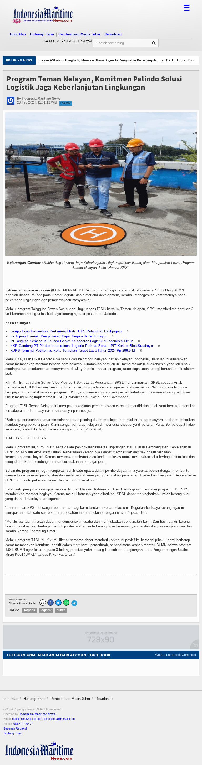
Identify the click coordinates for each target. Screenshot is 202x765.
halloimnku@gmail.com (27, 718)
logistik (29, 610)
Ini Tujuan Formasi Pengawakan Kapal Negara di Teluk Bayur (58, 336)
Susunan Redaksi (15, 728)
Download (113, 34)
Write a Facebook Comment (175, 655)
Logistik (65, 103)
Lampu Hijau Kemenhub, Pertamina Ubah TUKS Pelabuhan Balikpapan (66, 331)
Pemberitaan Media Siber (79, 34)
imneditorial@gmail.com (59, 718)
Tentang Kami (12, 733)
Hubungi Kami (42, 34)
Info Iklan (18, 34)
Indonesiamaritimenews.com (27, 290)
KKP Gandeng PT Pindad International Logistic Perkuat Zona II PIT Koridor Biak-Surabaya (81, 346)
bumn (61, 610)
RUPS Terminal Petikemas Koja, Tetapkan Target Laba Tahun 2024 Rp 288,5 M (72, 350)
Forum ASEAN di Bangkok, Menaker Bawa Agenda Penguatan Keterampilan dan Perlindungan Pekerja (108, 60)
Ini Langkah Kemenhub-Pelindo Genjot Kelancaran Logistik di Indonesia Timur (71, 341)
